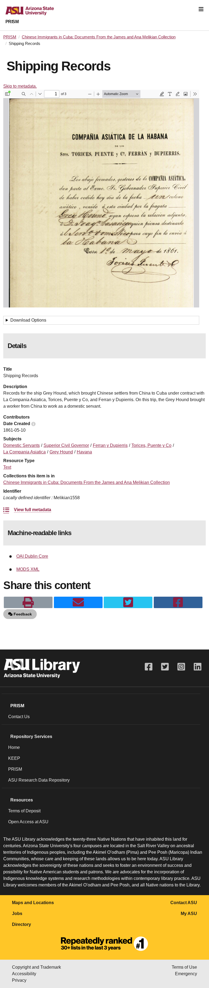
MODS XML (27, 569)
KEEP (14, 758)
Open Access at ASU (28, 821)
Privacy (19, 980)
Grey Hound (61, 452)
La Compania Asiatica (24, 452)
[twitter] (128, 602)
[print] (28, 602)
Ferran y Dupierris (110, 445)
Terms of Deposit (24, 811)
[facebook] (178, 602)
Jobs (17, 913)
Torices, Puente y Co (151, 445)
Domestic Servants (21, 445)
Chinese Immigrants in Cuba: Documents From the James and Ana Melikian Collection (99, 37)
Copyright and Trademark (36, 967)
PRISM (12, 21)
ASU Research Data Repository (39, 780)
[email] (78, 602)
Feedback (22, 614)
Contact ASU (183, 902)
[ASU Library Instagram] (181, 666)
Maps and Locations (33, 902)
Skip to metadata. (20, 86)
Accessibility (24, 973)
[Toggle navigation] (201, 9)
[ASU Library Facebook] (148, 666)
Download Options (28, 320)
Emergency (186, 973)
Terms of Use (184, 967)
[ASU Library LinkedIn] (197, 666)
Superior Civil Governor (66, 445)
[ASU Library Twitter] (165, 666)
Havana (84, 452)
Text (7, 467)
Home (14, 747)
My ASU (189, 913)
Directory (21, 924)
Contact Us (19, 716)
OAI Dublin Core (32, 556)
